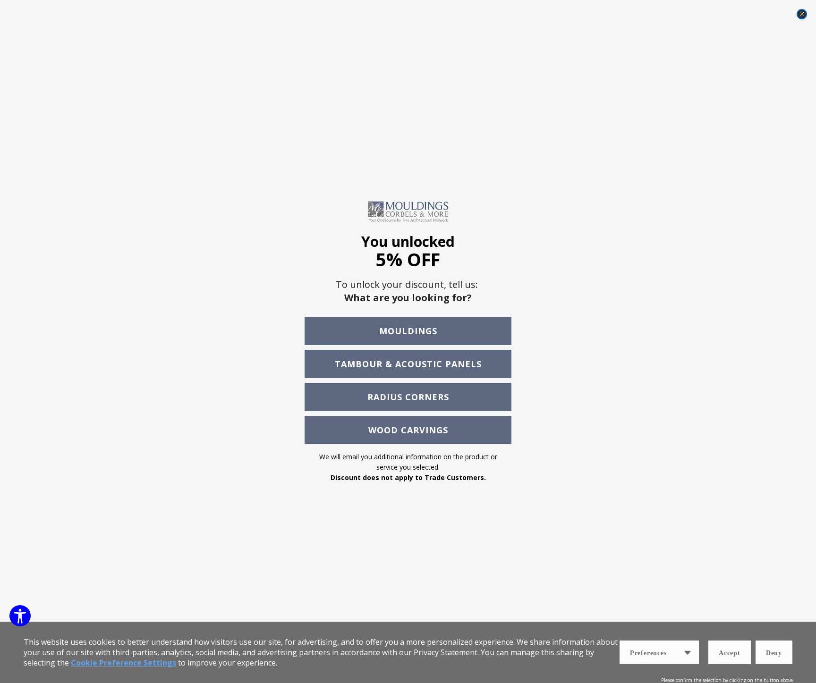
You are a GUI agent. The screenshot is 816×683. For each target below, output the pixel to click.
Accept (729, 653)
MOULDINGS (408, 331)
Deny (774, 653)
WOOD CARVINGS (408, 430)
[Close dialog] (802, 14)
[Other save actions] (687, 652)
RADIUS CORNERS (408, 397)
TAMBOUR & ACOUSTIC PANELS (408, 364)
